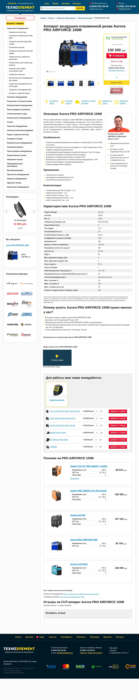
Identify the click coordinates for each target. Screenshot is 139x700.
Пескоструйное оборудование (19, 151)
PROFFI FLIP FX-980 (58, 433)
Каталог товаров (15, 23)
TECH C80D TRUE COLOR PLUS (62, 418)
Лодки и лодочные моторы (18, 134)
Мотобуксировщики (15, 170)
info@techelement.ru (96, 9)
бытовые (67, 597)
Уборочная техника (15, 159)
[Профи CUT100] (56, 528)
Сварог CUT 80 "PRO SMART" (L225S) (88, 466)
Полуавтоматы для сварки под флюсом (20, 64)
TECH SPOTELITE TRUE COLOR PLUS (65, 411)
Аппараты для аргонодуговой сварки (20, 43)
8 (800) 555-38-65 (98, 6)
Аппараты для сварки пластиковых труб (17, 70)
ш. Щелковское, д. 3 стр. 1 (119, 653)
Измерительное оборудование (19, 143)
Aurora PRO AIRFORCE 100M (17, 245)
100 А (82, 597)
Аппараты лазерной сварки (19, 93)
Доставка (65, 3)
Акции (41, 637)
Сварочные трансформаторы (20, 90)
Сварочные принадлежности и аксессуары (20, 85)
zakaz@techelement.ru (116, 71)
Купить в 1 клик (117, 61)
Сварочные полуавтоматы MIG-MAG (21, 37)
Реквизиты (81, 637)
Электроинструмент (15, 147)
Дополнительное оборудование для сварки (21, 79)
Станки (10, 122)
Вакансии (107, 637)
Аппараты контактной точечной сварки (21, 52)
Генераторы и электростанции (19, 101)
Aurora (66, 594)
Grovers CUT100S (79, 564)
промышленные (73, 594)
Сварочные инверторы (17, 32)
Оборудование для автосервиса (14, 165)
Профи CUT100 (77, 515)
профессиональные (85, 594)
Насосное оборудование (17, 126)
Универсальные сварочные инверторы (19, 58)
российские (95, 594)
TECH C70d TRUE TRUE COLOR (62, 425)
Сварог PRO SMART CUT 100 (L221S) (88, 491)
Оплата (55, 3)
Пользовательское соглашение (13, 672)
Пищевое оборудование (17, 179)
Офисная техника (14, 183)
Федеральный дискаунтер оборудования (19, 652)
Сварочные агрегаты (17, 74)
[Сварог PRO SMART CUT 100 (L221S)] (56, 501)
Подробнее (74, 478)
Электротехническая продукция (20, 130)
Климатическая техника (16, 155)
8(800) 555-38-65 (116, 68)
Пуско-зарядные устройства (18, 109)
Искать (80, 8)
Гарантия (52, 637)
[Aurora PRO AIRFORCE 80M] (56, 553)
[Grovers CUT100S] (56, 577)
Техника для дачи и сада (17, 114)
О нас (47, 3)
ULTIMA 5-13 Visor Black (59, 440)
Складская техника (14, 139)
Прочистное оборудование (18, 174)
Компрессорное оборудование (19, 105)
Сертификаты (66, 637)
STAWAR (53, 447)
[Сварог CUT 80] (56, 477)
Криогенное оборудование (18, 187)
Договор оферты (15, 670)
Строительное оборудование (19, 118)
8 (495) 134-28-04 (126, 6)
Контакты (77, 3)
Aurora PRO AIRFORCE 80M (83, 540)
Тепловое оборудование (17, 97)
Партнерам (94, 637)
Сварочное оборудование (17, 28)
